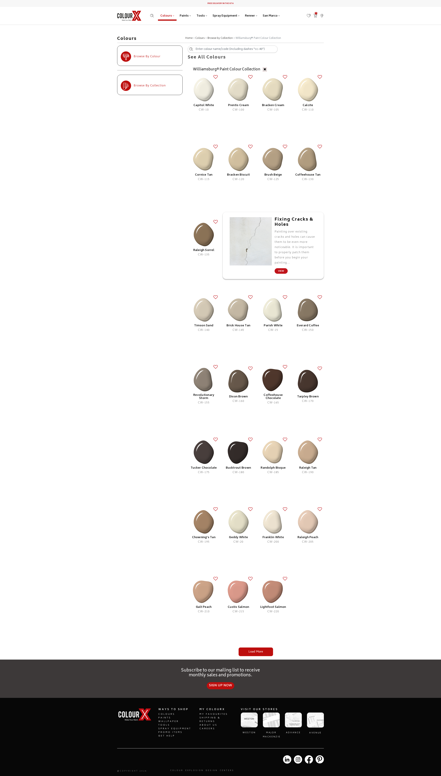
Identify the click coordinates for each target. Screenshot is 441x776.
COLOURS (166, 714)
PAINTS (164, 718)
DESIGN (212, 770)
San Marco (270, 15)
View (281, 271)
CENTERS (227, 770)
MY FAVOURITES (213, 714)
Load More (255, 651)
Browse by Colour (147, 56)
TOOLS (164, 725)
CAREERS (207, 729)
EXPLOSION (194, 770)
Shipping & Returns (209, 719)
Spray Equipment (225, 15)
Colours (166, 15)
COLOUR (176, 770)
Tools (201, 15)
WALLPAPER (168, 721)
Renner (250, 15)
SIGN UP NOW (220, 685)
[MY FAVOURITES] (309, 14)
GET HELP (166, 736)
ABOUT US (208, 725)
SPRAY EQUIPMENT (174, 729)
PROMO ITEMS (170, 732)
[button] (322, 14)
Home (189, 38)
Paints (184, 15)
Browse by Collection (220, 38)
